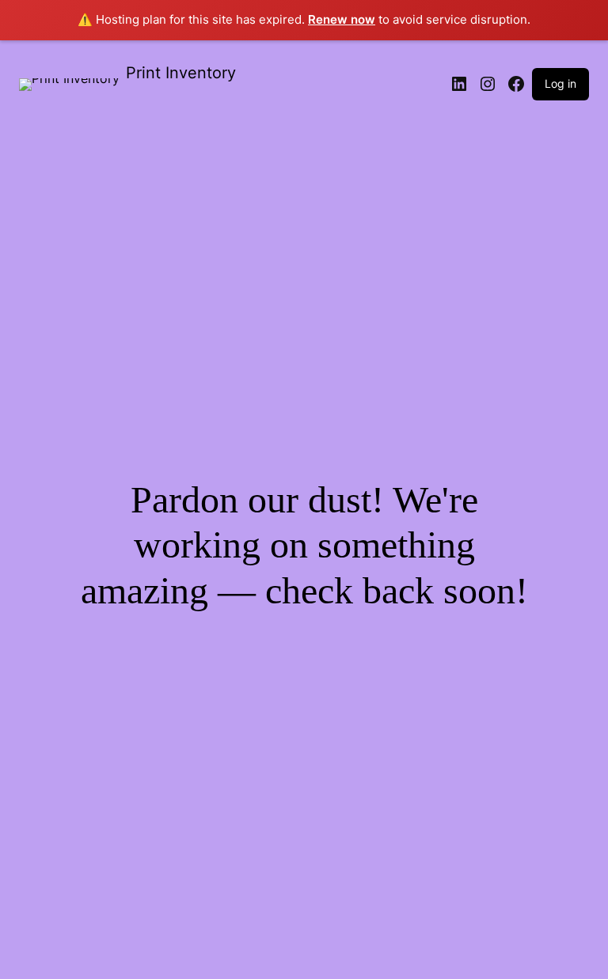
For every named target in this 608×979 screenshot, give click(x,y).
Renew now (341, 19)
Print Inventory (181, 72)
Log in (560, 83)
